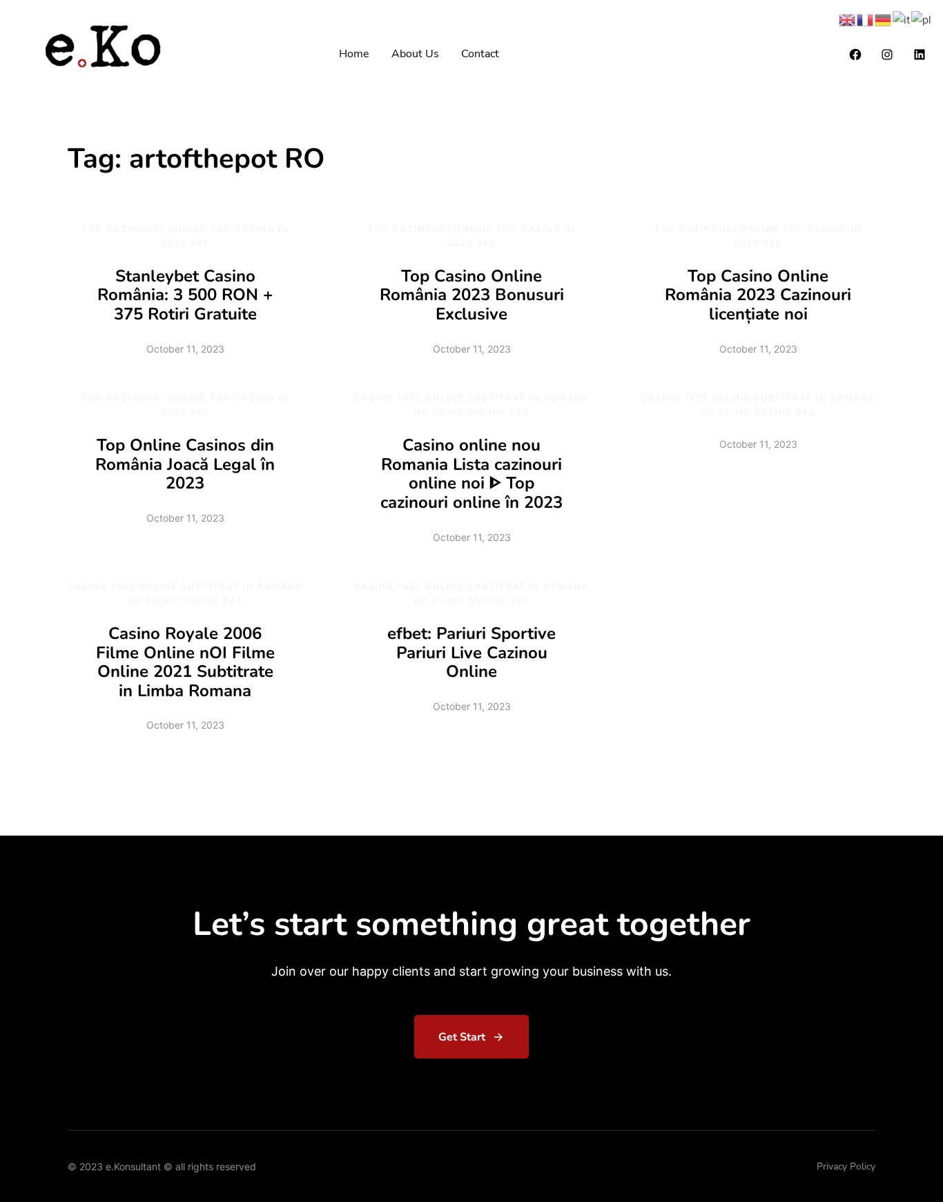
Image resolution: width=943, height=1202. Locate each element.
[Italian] (902, 19)
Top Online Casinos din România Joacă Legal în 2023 (185, 464)
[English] (848, 19)
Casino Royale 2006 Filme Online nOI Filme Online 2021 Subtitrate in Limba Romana (185, 662)
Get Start (461, 1037)
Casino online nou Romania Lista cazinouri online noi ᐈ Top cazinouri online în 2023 (471, 473)
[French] (866, 19)
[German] (884, 19)
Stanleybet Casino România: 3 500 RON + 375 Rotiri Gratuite (185, 295)
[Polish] (922, 19)
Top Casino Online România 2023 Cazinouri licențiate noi (758, 295)
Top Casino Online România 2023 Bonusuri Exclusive (472, 295)
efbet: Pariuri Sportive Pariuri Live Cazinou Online (471, 652)
